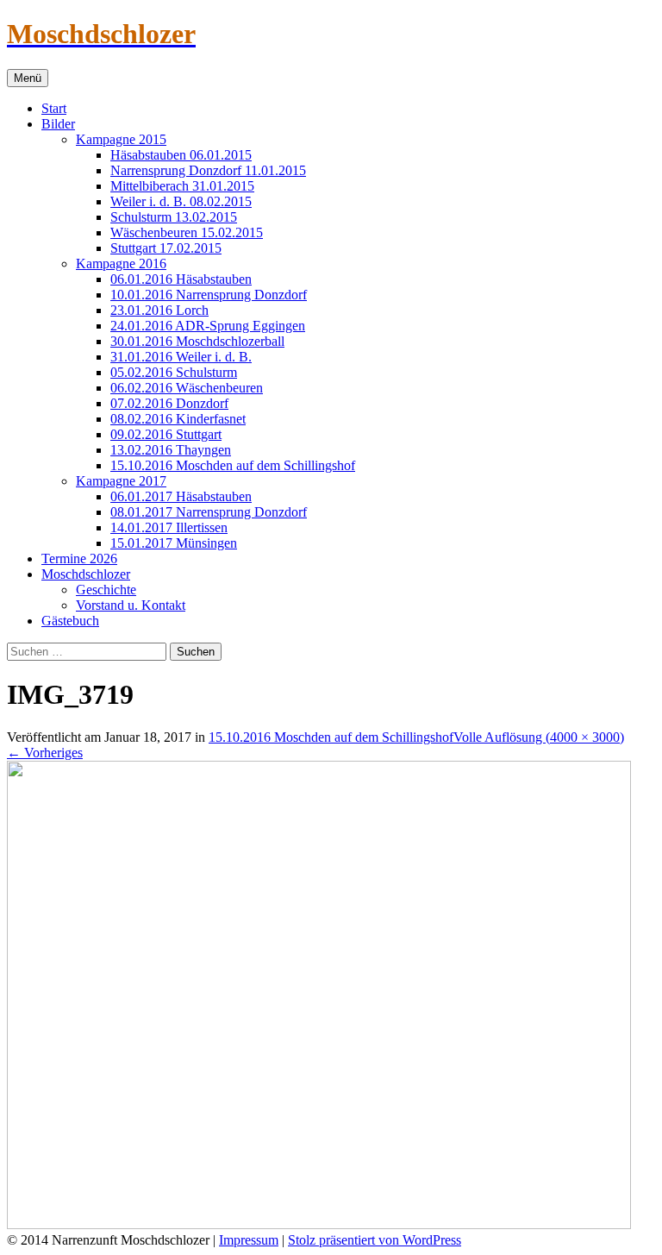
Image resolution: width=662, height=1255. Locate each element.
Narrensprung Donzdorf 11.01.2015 (208, 170)
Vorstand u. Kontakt (130, 605)
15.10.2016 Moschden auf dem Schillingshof (232, 465)
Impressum (248, 1240)
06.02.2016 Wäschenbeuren (186, 387)
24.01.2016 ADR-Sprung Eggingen (207, 325)
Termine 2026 (79, 558)
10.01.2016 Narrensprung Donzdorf (208, 294)
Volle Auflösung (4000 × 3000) (538, 737)
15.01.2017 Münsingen (173, 543)
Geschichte (106, 589)
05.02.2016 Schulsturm (173, 372)
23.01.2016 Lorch (159, 310)
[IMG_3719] (319, 1224)
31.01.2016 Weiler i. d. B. (181, 356)
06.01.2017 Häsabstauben (181, 496)
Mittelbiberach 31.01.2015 (182, 186)
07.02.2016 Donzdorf (169, 403)
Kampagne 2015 (121, 139)
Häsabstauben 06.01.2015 (181, 154)
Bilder (58, 123)
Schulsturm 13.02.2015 (173, 217)
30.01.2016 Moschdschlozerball (197, 341)
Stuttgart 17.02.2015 (166, 248)
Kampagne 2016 (121, 263)
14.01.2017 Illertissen (169, 527)
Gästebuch (70, 620)
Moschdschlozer (85, 574)
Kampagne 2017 (121, 481)
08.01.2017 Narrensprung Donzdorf (208, 512)
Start (53, 108)
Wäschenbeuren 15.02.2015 (186, 232)
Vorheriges (45, 752)
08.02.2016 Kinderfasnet (178, 418)
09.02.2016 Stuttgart (166, 434)
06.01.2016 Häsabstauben (181, 279)
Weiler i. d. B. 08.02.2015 (181, 201)
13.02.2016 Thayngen (170, 449)
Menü (27, 78)
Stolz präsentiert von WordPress (374, 1240)
